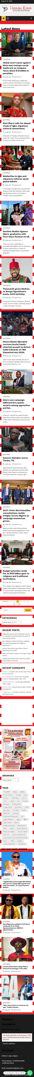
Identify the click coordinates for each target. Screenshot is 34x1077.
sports (5, 841)
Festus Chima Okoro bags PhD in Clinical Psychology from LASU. (15, 967)
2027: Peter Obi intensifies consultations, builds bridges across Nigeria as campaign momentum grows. (16, 515)
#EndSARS (6, 792)
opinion (16, 822)
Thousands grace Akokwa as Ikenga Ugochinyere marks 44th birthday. (16, 291)
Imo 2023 (16, 810)
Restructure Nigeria (9, 831)
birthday (18, 795)
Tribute (12, 841)
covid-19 (24, 798)
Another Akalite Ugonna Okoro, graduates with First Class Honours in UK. (16, 234)
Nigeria (19, 819)
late (22, 816)
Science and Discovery (19, 834)
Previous (5, 601)
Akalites (22, 792)
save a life (6, 834)
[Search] (31, 18)
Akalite (15, 792)
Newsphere (16, 1075)
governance (18, 807)
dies (18, 801)
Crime (5, 801)
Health (27, 807)
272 (14, 604)
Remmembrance (22, 828)
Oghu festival (7, 822)
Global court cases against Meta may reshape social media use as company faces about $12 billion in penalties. (17, 68)
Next (19, 604)
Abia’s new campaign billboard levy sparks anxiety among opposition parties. (16, 404)
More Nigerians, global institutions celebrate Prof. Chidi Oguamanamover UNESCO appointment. (15, 643)
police (5, 828)
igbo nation (6, 810)
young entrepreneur (9, 844)
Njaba (25, 819)
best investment (8, 795)
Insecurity (15, 813)
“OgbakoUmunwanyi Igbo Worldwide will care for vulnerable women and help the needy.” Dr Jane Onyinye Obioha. (16, 636)
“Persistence (22, 844)
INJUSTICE (6, 813)
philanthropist (21, 825)
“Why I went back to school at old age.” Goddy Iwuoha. (15, 1006)
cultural (12, 801)
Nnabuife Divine (17, 77)
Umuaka (19, 841)
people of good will (9, 825)
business (6, 798)
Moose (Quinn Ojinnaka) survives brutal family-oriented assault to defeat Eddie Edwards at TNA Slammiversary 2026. (17, 347)
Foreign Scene (7, 807)
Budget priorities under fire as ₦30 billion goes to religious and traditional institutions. (16, 575)
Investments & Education (10, 816)
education (6, 804)
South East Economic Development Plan (15, 838)
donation (25, 801)
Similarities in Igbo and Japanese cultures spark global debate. (16, 179)
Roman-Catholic (22, 831)
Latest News (6, 59)
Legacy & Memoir (8, 819)
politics (12, 828)
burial (25, 795)
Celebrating (15, 798)
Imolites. (23, 810)
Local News (6, 879)
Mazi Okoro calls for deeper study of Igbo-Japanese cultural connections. (17, 126)
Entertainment (16, 804)
